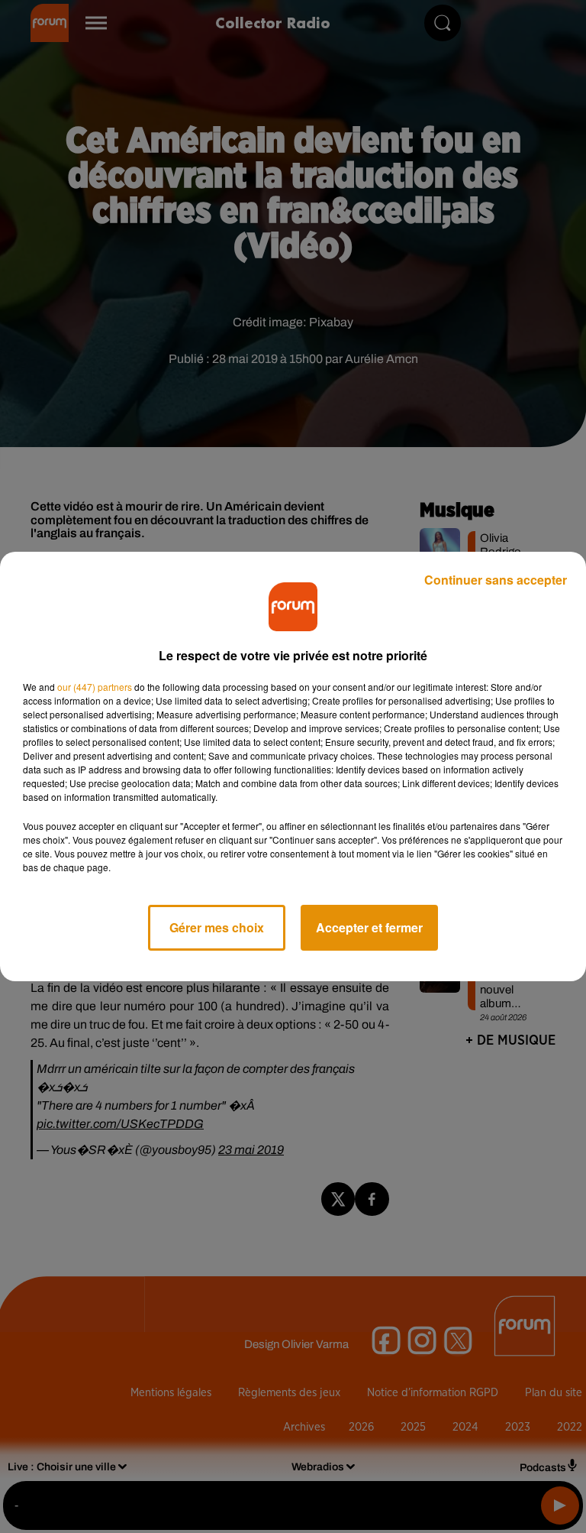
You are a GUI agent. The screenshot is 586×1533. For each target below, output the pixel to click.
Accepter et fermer (369, 927)
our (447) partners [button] (94, 686)
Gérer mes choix (216, 927)
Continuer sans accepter (495, 579)
